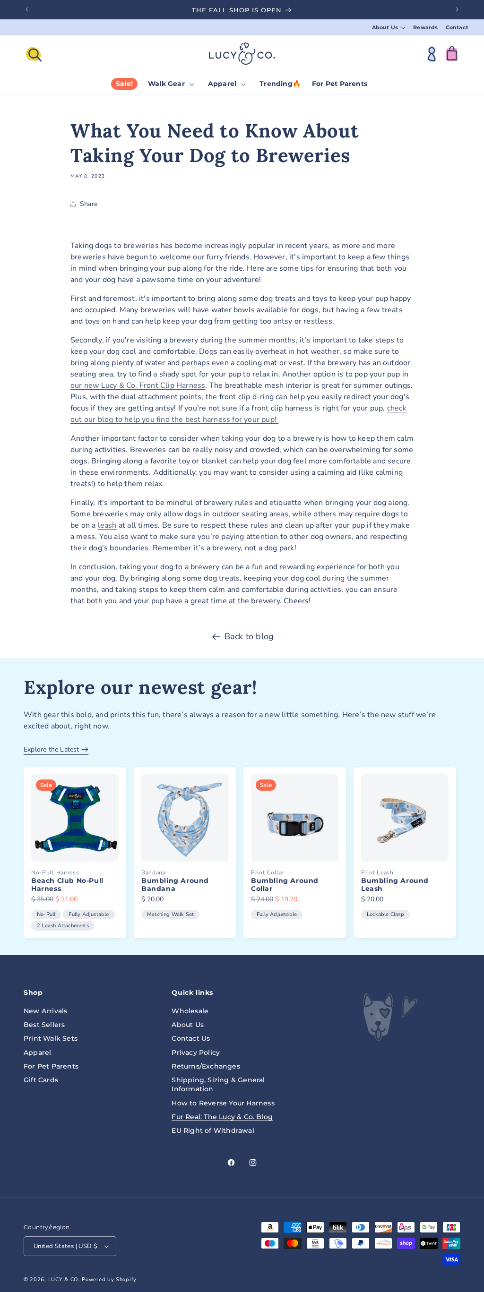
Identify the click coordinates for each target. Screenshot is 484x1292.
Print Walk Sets (51, 1038)
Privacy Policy (196, 1052)
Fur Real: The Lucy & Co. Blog (222, 1116)
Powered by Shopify (109, 1279)
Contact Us (191, 1038)
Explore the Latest (52, 749)
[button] (389, 28)
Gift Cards (41, 1080)
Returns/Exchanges (206, 1066)
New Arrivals (45, 1011)
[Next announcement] (457, 9)
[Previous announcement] (27, 9)
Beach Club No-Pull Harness (67, 885)
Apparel (37, 1052)
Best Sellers (44, 1024)
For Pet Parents (51, 1066)
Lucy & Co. (64, 1279)
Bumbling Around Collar (285, 885)
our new (85, 385)
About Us (188, 1024)
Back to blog (249, 636)
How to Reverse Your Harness (223, 1103)
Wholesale (190, 1011)
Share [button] (88, 203)
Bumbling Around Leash (395, 885)
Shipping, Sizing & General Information (218, 1084)
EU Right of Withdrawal (213, 1130)
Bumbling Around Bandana (175, 885)
